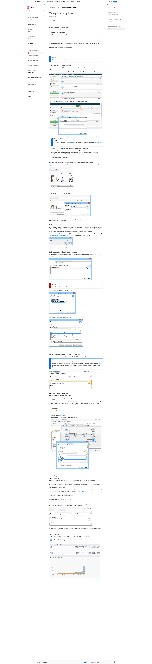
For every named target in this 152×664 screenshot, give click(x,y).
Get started (30, 22)
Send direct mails (31, 38)
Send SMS (29, 31)
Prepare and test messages (66, 20)
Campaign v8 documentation (83, 491)
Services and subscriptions (32, 48)
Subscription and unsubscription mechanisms (59, 247)
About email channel (83, 153)
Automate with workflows (32, 79)
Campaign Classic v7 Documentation (69, 7)
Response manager (31, 67)
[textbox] (35, 11)
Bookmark (110, 7)
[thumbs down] (86, 662)
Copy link (115, 7)
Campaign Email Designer (56, 20)
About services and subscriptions (34, 50)
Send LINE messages (31, 33)
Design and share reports (32, 70)
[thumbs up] (84, 662)
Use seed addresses (31, 43)
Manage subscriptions (33, 52)
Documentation (52, 7)
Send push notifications (32, 36)
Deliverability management (33, 60)
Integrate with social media (32, 86)
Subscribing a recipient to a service (70, 530)
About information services (112, 12)
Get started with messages (32, 26)
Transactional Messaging (32, 84)
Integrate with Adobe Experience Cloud (34, 77)
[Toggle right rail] (107, 4)
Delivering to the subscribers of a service (114, 19)
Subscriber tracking (111, 28)
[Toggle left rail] (44, 4)
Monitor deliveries (31, 58)
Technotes (29, 96)
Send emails (30, 29)
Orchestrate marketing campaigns (33, 65)
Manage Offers (30, 82)
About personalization (53, 485)
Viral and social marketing (33, 55)
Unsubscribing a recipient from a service (114, 26)
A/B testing (30, 45)
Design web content (31, 72)
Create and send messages (32, 24)
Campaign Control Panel (32, 98)
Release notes (30, 19)
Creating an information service (61, 235)
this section (82, 59)
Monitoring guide (31, 91)
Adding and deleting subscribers (113, 17)
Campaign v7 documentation (33, 17)
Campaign (59, 7)
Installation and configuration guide (34, 89)
